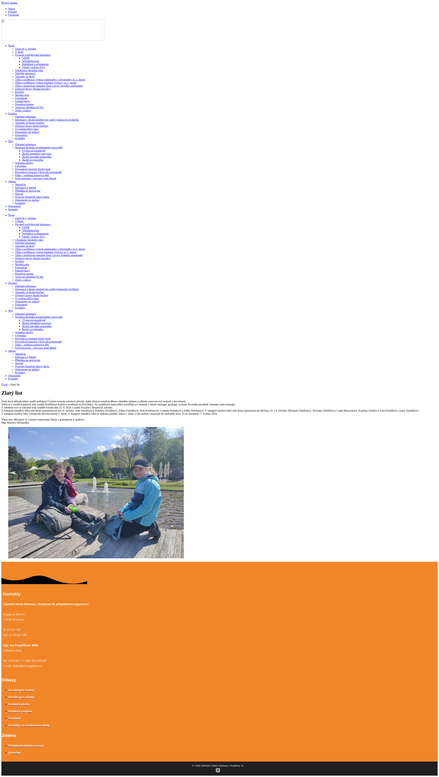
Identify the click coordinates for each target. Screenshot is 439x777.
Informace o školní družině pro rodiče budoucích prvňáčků (47, 119)
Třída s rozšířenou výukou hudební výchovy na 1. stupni (45, 82)
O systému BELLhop (26, 129)
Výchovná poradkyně (33, 150)
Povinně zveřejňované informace (33, 55)
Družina (12, 113)
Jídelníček (20, 184)
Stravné (19, 193)
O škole (19, 51)
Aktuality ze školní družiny (29, 122)
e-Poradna (20, 166)
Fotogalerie (21, 98)
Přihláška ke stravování (27, 190)
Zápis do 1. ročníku (25, 48)
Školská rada (22, 95)
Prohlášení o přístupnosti (35, 64)
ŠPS (10, 141)
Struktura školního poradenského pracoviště (38, 147)
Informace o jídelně (25, 187)
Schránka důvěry (24, 163)
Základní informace (25, 116)
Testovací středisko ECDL (29, 107)
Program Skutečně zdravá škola (32, 196)
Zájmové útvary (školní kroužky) (33, 88)
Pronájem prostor (24, 104)
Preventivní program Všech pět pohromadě (38, 172)
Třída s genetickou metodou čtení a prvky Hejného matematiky (49, 85)
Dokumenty (14, 206)
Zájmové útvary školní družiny (31, 125)
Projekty (19, 92)
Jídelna (12, 181)
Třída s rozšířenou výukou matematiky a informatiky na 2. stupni (50, 79)
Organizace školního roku (29, 70)
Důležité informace (25, 73)
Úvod (4, 384)
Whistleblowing (30, 61)
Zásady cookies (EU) (33, 67)
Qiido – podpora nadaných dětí (32, 175)
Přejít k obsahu (9, 2)
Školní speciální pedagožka (36, 156)
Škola (11, 45)
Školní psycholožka (32, 159)
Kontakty (20, 138)
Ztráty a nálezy (23, 110)
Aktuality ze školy (25, 76)
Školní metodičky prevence (36, 153)
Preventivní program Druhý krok (33, 169)
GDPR (25, 58)
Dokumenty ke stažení (27, 132)
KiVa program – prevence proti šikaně (35, 178)
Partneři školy (22, 101)
